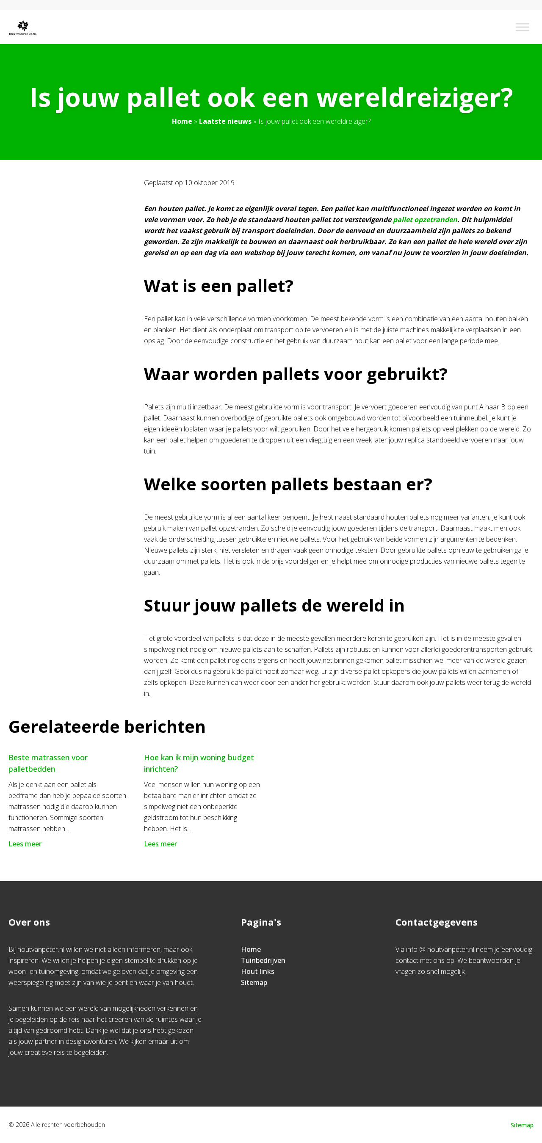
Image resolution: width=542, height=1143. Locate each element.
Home (182, 121)
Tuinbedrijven (263, 960)
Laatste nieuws (225, 121)
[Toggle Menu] (522, 27)
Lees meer (24, 843)
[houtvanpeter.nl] (22, 27)
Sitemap (254, 982)
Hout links (257, 971)
